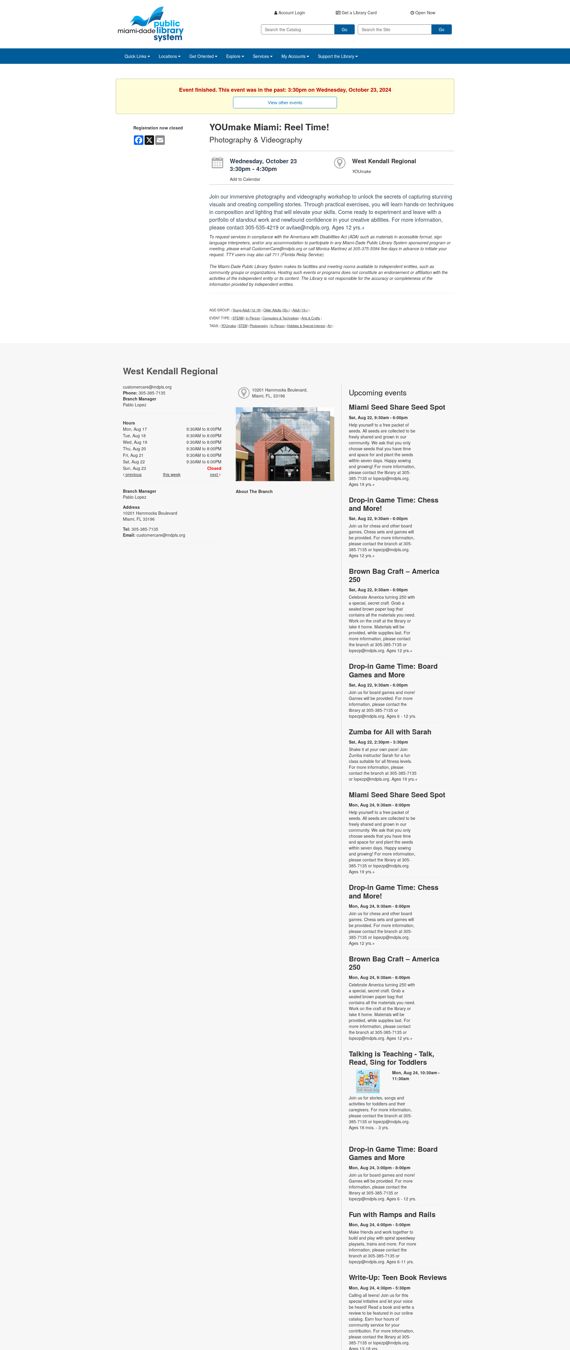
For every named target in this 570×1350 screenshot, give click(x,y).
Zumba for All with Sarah (390, 731)
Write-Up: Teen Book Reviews (398, 1277)
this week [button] (171, 474)
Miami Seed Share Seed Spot (397, 407)
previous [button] (133, 474)
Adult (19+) (300, 310)
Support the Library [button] (336, 56)
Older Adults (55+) (276, 310)
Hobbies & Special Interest (306, 325)
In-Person (253, 318)
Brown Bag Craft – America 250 (394, 575)
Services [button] (261, 56)
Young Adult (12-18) (246, 310)
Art (329, 325)
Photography (259, 325)
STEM (242, 325)
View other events (285, 102)
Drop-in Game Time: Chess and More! (393, 504)
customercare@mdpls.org (147, 387)
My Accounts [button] (294, 56)
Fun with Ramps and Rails (392, 1214)
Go (344, 29)
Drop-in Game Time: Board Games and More (393, 670)
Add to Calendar (245, 179)
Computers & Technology (280, 318)
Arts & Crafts (310, 318)
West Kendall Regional (384, 160)
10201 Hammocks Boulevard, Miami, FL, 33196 (280, 393)
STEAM (237, 318)
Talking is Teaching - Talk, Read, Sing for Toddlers (391, 1058)
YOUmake (228, 325)
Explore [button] (234, 56)
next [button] (214, 474)
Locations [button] (168, 56)
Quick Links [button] (136, 56)
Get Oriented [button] (202, 56)
